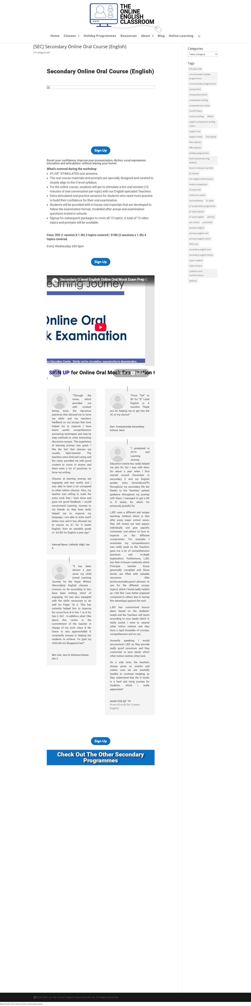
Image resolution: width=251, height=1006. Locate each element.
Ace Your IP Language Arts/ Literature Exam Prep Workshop (91, 860)
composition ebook (198, 94)
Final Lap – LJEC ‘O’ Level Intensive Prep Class (82, 901)
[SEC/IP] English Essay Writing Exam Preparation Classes (89, 780)
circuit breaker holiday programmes (199, 76)
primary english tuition (200, 238)
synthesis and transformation (196, 273)
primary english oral (198, 233)
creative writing (196, 116)
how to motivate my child (201, 167)
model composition (198, 184)
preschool (207, 222)
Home (55, 36)
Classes (70, 36)
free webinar (195, 142)
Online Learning (181, 36)
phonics (211, 216)
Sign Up (100, 150)
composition (195, 89)
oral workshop (196, 200)
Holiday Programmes (100, 36)
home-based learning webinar (199, 160)
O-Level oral (195, 189)
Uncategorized (41, 52)
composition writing (198, 100)
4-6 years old (195, 68)
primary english (196, 227)
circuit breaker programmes (202, 83)
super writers (195, 265)
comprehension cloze (199, 105)
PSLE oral (193, 244)
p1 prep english (196, 216)
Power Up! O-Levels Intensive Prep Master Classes (85, 820)
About (145, 36)
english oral (194, 131)
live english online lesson (201, 178)
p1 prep (209, 200)
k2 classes (194, 173)
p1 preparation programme (202, 206)
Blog (161, 36)
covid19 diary (195, 110)
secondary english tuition (201, 254)
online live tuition (197, 195)
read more (57, 793)
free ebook (211, 136)
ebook (210, 116)
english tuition (196, 136)
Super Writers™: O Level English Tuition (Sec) (81, 935)
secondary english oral (200, 249)
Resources (129, 36)
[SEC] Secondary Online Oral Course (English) (79, 46)
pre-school (194, 222)
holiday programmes (199, 153)
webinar (193, 280)
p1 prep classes (196, 211)
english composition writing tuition (202, 123)
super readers (196, 260)
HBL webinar (195, 147)
